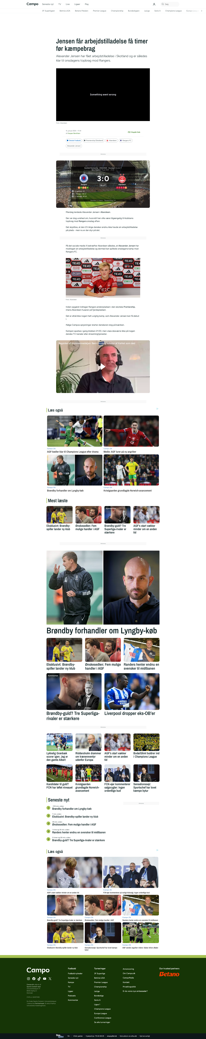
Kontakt (126, 982)
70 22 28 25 (99, 1036)
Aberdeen (113, 141)
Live (68, 4)
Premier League (99, 11)
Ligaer (77, 4)
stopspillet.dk (112, 1036)
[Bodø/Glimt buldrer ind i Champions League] (146, 742)
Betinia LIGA (65, 11)
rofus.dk (134, 1036)
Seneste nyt (48, 4)
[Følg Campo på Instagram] (28, 978)
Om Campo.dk (129, 973)
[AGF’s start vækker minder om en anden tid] (146, 514)
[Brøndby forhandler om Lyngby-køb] (103, 587)
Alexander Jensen (74, 146)
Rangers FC (127, 141)
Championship (117, 11)
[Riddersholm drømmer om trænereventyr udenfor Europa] (88, 742)
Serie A (157, 11)
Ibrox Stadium (96, 170)
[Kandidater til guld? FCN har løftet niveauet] (59, 773)
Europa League (192, 11)
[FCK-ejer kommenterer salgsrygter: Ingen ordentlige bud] (117, 773)
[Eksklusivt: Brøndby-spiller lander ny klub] (59, 514)
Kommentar (73, 1000)
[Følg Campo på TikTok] (39, 978)
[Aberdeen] (122, 181)
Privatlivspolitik (129, 987)
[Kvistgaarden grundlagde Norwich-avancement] (88, 773)
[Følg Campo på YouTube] (44, 978)
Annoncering (128, 969)
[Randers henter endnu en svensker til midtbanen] (142, 650)
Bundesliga (98, 996)
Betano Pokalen (81, 11)
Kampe (71, 982)
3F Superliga (99, 973)
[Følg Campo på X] (50, 978)
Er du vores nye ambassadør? (135, 991)
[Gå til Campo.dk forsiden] (38, 973)
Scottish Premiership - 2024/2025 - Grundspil (99, 168)
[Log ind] (154, 4)
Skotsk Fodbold (75, 141)
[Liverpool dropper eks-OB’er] (132, 691)
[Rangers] (84, 181)
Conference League (102, 1018)
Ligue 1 (97, 1004)
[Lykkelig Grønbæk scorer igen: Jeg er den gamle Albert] (59, 742)
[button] (103, 366)
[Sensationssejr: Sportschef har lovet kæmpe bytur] (146, 773)
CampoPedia (128, 978)
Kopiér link (135, 132)
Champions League (173, 11)
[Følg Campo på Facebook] (34, 978)
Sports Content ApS (34, 986)
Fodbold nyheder (75, 973)
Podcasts (72, 996)
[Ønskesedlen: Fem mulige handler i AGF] (88, 514)
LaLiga (147, 11)
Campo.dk (30, 984)
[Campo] (32, 4)
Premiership (129, 307)
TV (59, 4)
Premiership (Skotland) (94, 141)
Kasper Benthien (74, 133)
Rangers (83, 221)
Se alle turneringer (102, 1022)
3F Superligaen (48, 11)
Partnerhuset (39, 1003)
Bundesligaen (133, 11)
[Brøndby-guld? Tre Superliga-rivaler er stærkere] (117, 514)
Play (87, 4)
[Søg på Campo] (162, 4)
